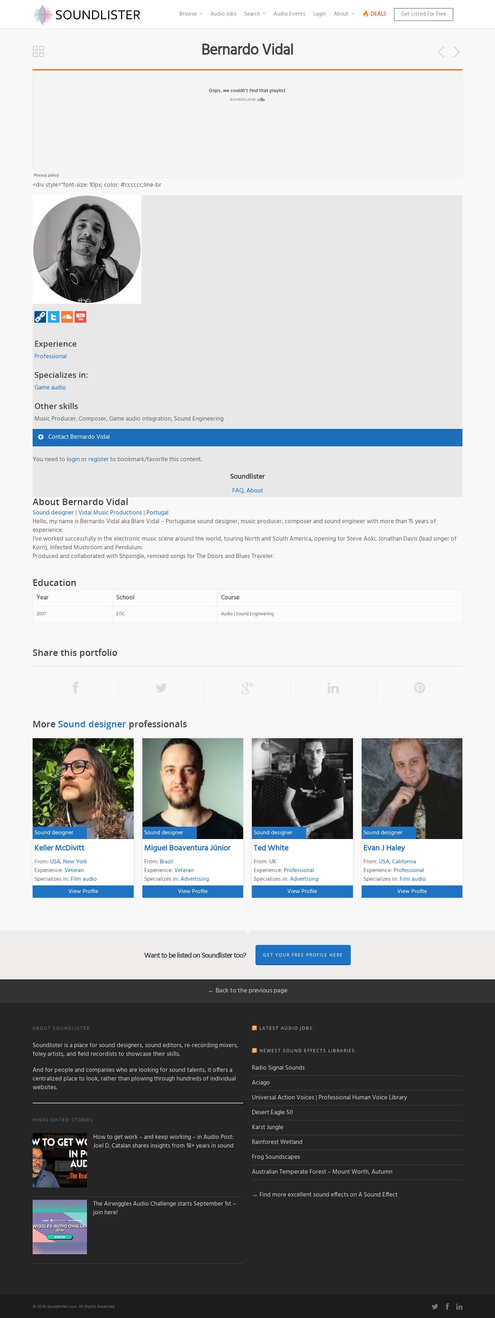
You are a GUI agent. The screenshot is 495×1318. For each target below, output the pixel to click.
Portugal (157, 513)
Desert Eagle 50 (272, 1112)
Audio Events (289, 14)
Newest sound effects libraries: (308, 1051)
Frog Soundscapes (276, 1157)
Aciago (261, 1083)
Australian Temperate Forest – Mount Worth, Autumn (322, 1172)
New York (75, 862)
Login (319, 14)
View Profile (83, 891)
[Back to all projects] (38, 52)
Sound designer (53, 513)
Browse (188, 14)
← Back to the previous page (247, 991)
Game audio (50, 388)
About (341, 14)
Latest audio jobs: (287, 1028)
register (98, 459)
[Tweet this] (161, 688)
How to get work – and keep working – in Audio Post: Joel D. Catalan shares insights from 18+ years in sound (163, 1141)
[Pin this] (419, 688)
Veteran (74, 870)
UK (272, 862)
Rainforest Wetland (277, 1142)
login (73, 459)
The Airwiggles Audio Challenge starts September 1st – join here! (164, 1208)
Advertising (194, 879)
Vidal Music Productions (110, 513)
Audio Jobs (223, 14)
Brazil (166, 862)
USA (55, 862)
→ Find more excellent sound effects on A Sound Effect (325, 1195)
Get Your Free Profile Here (303, 955)
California (404, 862)
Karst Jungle (267, 1127)
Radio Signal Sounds (278, 1068)
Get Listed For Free (423, 14)
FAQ (238, 491)
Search (252, 14)
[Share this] (75, 688)
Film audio (84, 879)
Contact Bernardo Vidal (79, 437)
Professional (50, 356)
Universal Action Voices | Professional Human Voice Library (329, 1098)
